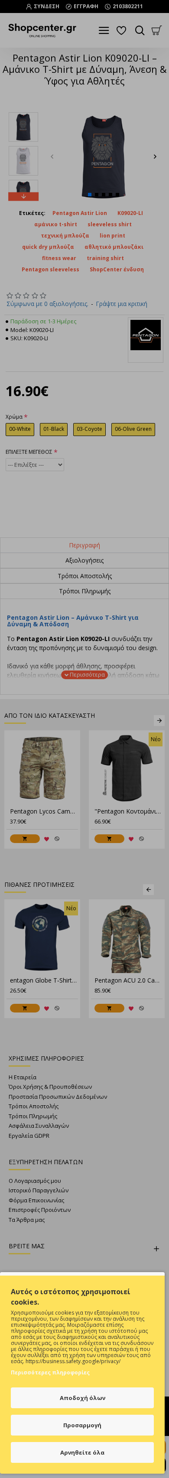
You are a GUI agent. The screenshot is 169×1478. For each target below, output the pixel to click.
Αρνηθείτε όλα (82, 1452)
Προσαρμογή (82, 1425)
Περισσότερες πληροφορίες (50, 1372)
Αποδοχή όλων (82, 1398)
